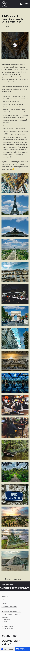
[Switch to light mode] (21, 4)
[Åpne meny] (26, 4)
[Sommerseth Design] (5, 4)
